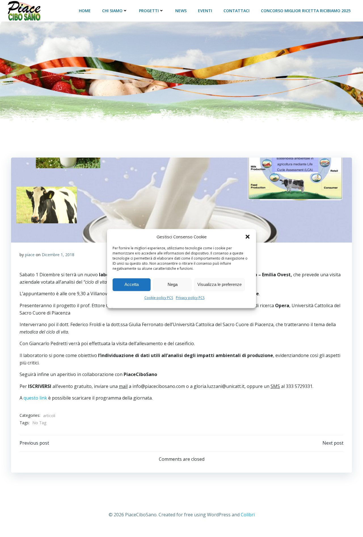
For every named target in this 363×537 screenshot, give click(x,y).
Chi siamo (112, 10)
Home (85, 10)
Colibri (248, 514)
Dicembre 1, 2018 (58, 254)
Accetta (131, 284)
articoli (49, 415)
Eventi (205, 10)
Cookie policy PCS (158, 297)
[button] (247, 236)
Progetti (149, 10)
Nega (173, 284)
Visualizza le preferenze (219, 284)
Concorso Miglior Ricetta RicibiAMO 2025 (306, 10)
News (181, 10)
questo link (35, 398)
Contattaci (236, 10)
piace (30, 254)
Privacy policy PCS (190, 297)
